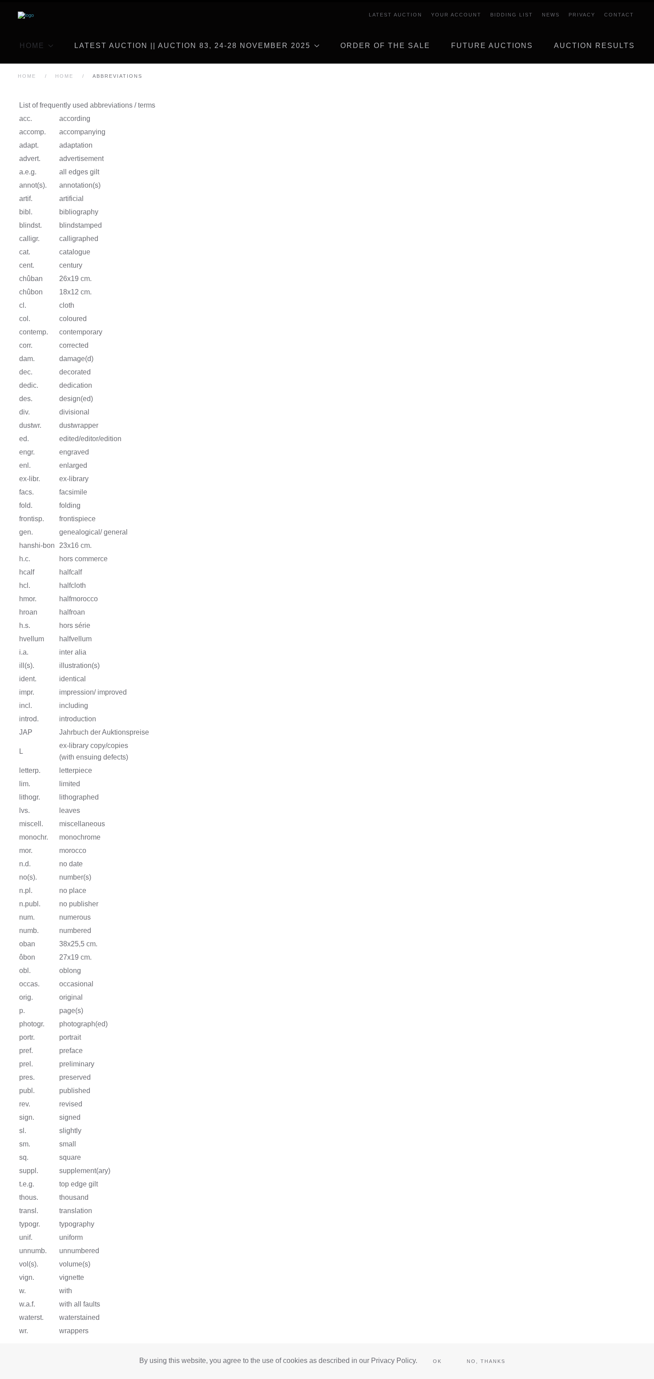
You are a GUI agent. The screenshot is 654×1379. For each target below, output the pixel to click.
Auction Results (594, 45)
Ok (437, 1361)
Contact (619, 14)
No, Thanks (486, 1361)
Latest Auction (395, 14)
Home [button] (32, 45)
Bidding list (511, 14)
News (551, 14)
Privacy (582, 14)
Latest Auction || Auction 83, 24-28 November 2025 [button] (192, 45)
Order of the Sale (385, 45)
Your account (456, 14)
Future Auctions (492, 45)
